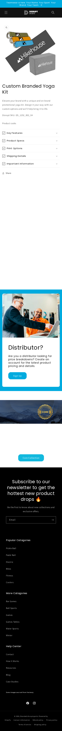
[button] (53, 12)
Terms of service (25, 724)
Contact (10, 654)
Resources (11, 668)
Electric (9, 562)
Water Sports (12, 628)
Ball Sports (11, 608)
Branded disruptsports (29, 716)
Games (9, 615)
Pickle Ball (11, 548)
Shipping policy (40, 724)
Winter (9, 635)
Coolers (10, 582)
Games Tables (12, 621)
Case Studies (12, 681)
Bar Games (11, 601)
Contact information (22, 720)
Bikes (8, 568)
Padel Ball (11, 555)
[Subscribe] (52, 519)
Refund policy (38, 720)
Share (8, 173)
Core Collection (31, 457)
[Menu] (6, 12)
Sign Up (17, 375)
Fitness (9, 575)
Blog (8, 674)
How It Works (12, 661)
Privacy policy (51, 720)
